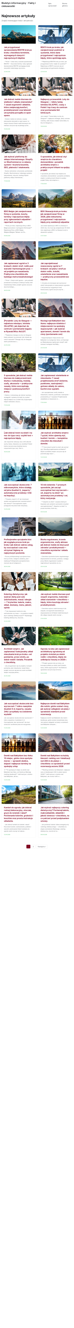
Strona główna (65, 4)
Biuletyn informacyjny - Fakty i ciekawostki (19, 4)
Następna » (42, 847)
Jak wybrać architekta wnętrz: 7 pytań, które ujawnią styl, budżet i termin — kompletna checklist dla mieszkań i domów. (55, 438)
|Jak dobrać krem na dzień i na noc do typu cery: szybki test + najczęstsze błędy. (18, 435)
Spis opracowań (52, 4)
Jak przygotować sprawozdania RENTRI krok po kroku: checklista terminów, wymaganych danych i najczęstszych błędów (18, 52)
